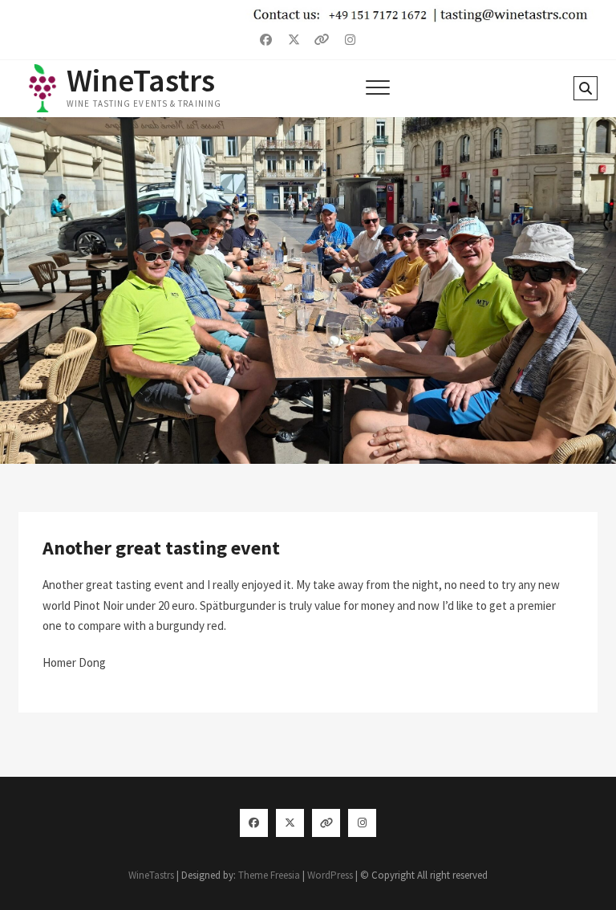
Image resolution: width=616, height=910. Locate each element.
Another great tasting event (161, 547)
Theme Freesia (269, 875)
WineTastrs (141, 80)
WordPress (330, 875)
